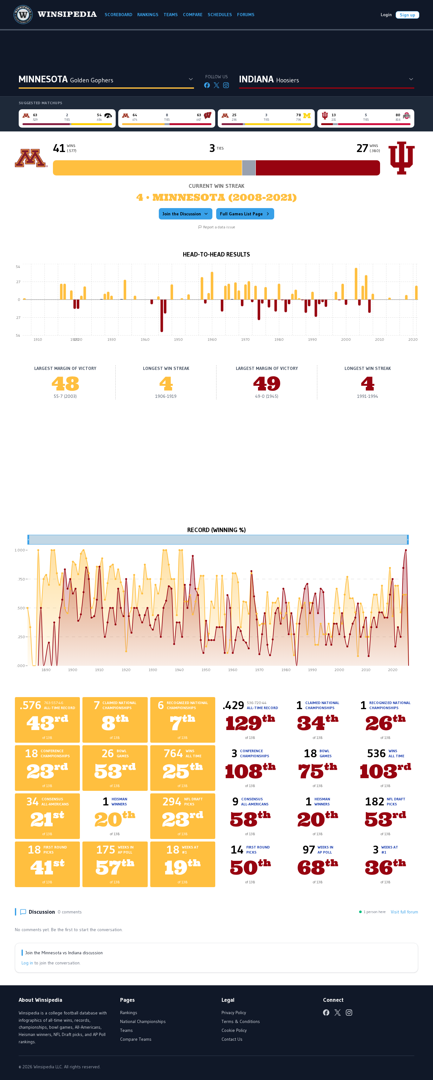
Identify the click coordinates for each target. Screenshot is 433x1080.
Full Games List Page (241, 214)
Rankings (128, 1012)
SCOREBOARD (118, 14)
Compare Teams (136, 1039)
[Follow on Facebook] (207, 85)
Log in (27, 963)
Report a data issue (219, 227)
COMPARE (193, 14)
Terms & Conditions (241, 1021)
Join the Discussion (182, 214)
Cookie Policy (234, 1030)
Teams (126, 1030)
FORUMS (246, 14)
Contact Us (232, 1039)
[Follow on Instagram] (226, 85)
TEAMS (171, 14)
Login (386, 14)
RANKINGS (147, 14)
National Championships (143, 1021)
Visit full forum (404, 912)
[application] (216, 304)
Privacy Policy (234, 1012)
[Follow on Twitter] (216, 85)
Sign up (407, 15)
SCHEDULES (220, 14)
